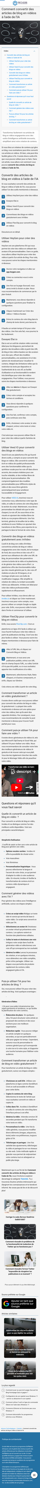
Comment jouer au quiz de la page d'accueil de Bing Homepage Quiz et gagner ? (22, 1391)
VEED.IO (15, 498)
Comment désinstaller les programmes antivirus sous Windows (19, 1416)
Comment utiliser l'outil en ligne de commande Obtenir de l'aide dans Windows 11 (22, 1403)
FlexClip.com (21, 624)
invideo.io (5, 598)
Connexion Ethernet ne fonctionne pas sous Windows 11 (21, 1409)
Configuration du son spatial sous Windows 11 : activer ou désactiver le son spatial (22, 1397)
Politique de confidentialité (11, 1439)
